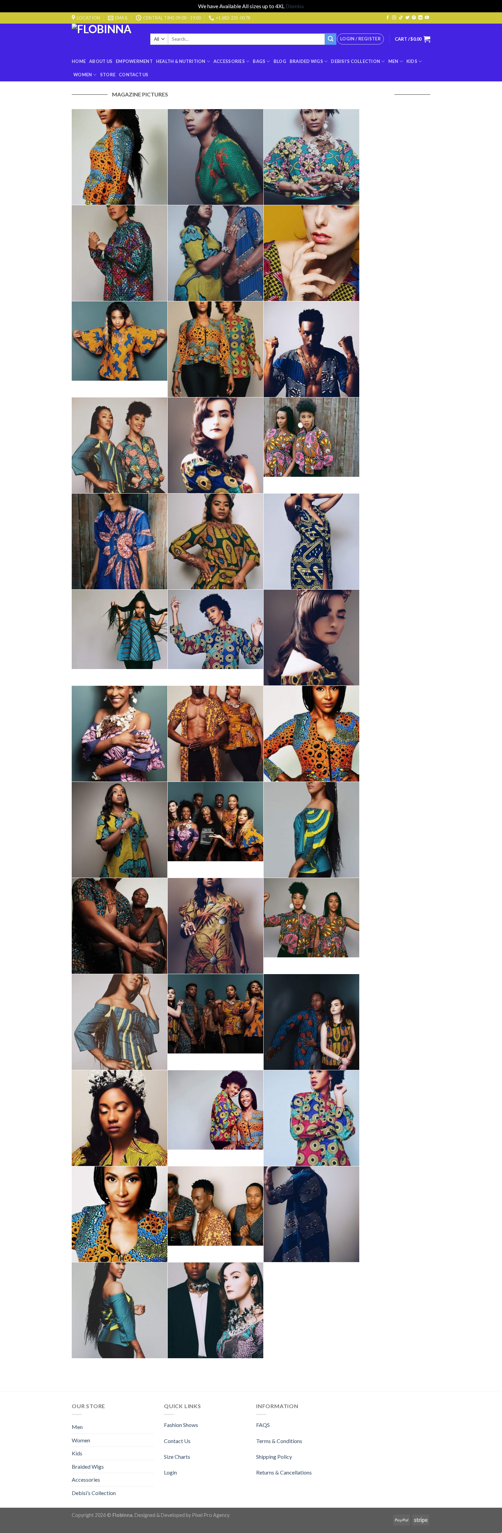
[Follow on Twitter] (407, 17)
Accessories (229, 61)
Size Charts (177, 1456)
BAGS (259, 61)
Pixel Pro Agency (210, 1515)
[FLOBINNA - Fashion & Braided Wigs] (106, 39)
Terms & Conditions (279, 1441)
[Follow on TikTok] (401, 17)
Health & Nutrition (181, 61)
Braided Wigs (306, 61)
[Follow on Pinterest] (414, 17)
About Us (100, 61)
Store (107, 74)
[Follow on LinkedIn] (420, 17)
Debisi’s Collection (355, 61)
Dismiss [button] (294, 6)
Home (79, 61)
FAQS (263, 1424)
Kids (411, 61)
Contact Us (134, 74)
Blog (280, 61)
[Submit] (330, 39)
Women (82, 74)
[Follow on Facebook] (388, 17)
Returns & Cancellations (284, 1472)
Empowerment (134, 61)
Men (393, 61)
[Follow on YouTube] (427, 17)
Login (170, 1472)
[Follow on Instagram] (394, 17)
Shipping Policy (274, 1456)
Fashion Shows (181, 1424)
